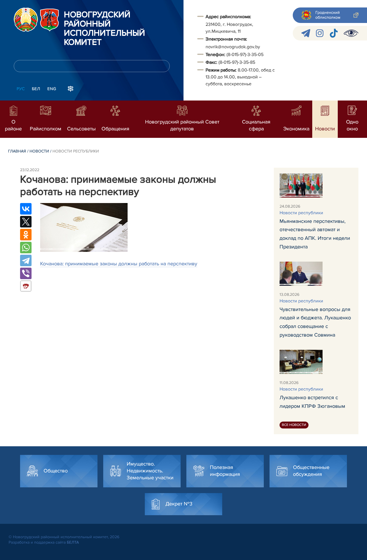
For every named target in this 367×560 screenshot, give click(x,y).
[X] (26, 221)
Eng (51, 88)
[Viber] (26, 273)
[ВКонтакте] (26, 209)
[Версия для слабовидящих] (351, 33)
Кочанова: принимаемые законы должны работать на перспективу (118, 263)
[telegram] (305, 33)
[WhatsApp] (26, 247)
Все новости (294, 425)
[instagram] (319, 33)
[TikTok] (333, 33)
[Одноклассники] (26, 234)
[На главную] (26, 19)
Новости (39, 151)
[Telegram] (26, 260)
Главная (17, 151)
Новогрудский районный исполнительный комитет (104, 28)
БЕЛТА (73, 542)
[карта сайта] (70, 88)
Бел (36, 88)
